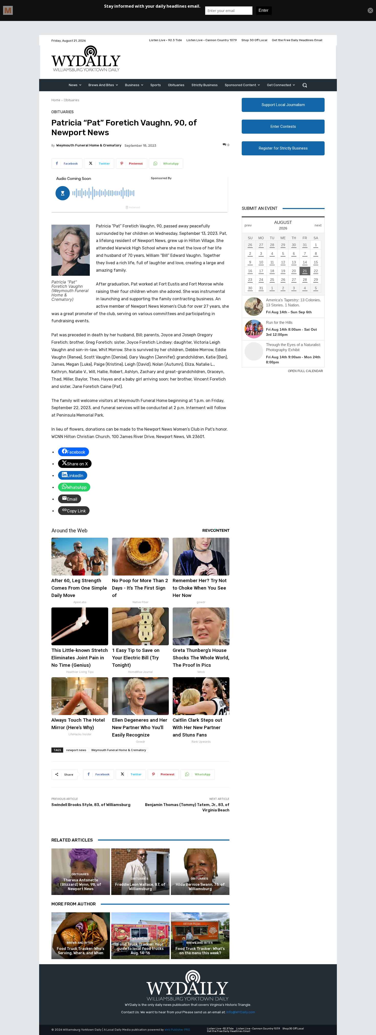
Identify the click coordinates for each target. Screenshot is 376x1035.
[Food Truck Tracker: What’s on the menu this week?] (200, 935)
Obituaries (71, 100)
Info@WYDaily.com (240, 1012)
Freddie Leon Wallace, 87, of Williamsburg (140, 886)
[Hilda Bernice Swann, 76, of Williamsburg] (200, 871)
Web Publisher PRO (177, 1029)
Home (55, 100)
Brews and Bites (80, 942)
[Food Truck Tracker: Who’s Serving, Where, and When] (80, 935)
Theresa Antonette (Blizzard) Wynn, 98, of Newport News (80, 884)
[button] (304, 85)
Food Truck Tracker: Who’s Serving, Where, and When (80, 951)
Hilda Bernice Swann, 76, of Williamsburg (200, 886)
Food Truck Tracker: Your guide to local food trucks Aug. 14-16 (140, 948)
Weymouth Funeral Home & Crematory (88, 145)
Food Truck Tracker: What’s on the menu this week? (200, 951)
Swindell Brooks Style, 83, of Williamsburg (90, 804)
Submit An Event (260, 208)
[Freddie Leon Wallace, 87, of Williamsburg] (140, 871)
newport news (76, 750)
